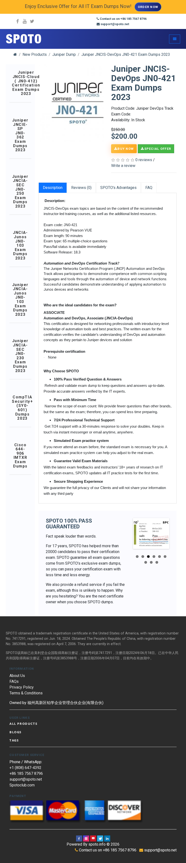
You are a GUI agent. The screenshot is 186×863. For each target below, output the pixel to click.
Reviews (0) (81, 187)
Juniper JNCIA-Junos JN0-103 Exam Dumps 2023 (20, 300)
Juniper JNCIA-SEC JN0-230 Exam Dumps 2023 (20, 356)
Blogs (15, 732)
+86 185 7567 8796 (26, 773)
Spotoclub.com (22, 785)
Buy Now (125, 149)
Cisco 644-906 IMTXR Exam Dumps (20, 455)
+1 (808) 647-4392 (25, 767)
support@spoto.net (25, 779)
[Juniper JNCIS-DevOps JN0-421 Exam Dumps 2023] (77, 103)
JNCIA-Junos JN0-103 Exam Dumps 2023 (20, 245)
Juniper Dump (64, 54)
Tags (14, 740)
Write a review (123, 165)
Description (52, 187)
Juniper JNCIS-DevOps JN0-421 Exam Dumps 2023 (125, 54)
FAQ (148, 187)
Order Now (148, 7)
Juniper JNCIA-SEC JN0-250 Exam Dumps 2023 (20, 191)
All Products (23, 723)
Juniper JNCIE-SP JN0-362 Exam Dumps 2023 (20, 135)
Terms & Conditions (26, 693)
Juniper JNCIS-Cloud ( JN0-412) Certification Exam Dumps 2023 (26, 83)
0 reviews (143, 160)
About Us (17, 675)
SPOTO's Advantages (118, 187)
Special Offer (157, 149)
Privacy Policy (21, 687)
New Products (35, 54)
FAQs (14, 681)
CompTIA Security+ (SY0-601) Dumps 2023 (22, 408)
